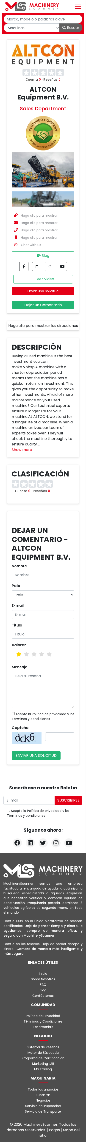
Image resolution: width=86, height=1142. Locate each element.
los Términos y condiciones (43, 716)
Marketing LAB (43, 1063)
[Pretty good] (41, 654)
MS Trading (43, 1069)
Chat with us (31, 245)
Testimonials (43, 1027)
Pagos (55, 1130)
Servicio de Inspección (43, 1106)
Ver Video (45, 279)
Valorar (19, 645)
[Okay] (26, 654)
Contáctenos (43, 995)
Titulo (17, 625)
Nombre (19, 566)
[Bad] (19, 654)
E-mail (18, 605)
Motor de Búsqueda (43, 1052)
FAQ (43, 984)
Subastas (43, 1095)
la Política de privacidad (47, 714)
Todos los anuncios (43, 1089)
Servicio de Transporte (43, 1111)
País (16, 585)
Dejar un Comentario (43, 305)
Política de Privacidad (43, 1016)
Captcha (20, 727)
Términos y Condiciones (43, 1021)
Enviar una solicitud (36, 755)
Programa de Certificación (43, 1058)
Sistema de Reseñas (43, 1047)
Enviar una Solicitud (43, 291)
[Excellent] (49, 654)
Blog (45, 255)
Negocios (43, 1100)
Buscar (72, 27)
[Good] (34, 654)
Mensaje (19, 667)
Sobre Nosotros (43, 979)
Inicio (43, 973)
